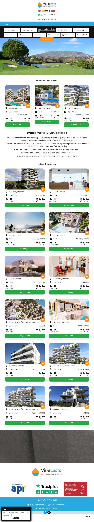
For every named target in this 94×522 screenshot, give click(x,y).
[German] (46, 11)
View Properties (47, 39)
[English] (39, 11)
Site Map (88, 517)
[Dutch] (54, 11)
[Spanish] (43, 11)
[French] (50, 11)
